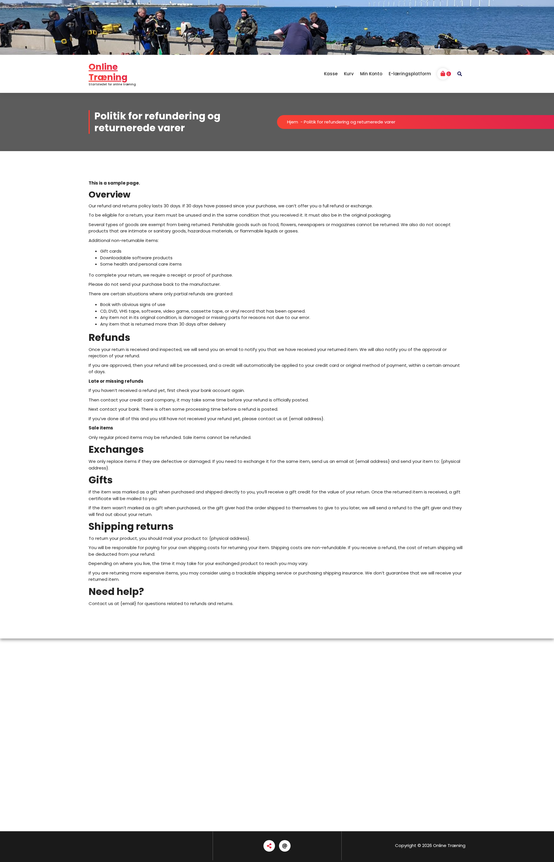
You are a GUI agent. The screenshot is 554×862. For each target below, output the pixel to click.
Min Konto (371, 74)
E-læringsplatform (410, 74)
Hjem (292, 122)
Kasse (331, 74)
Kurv (349, 74)
